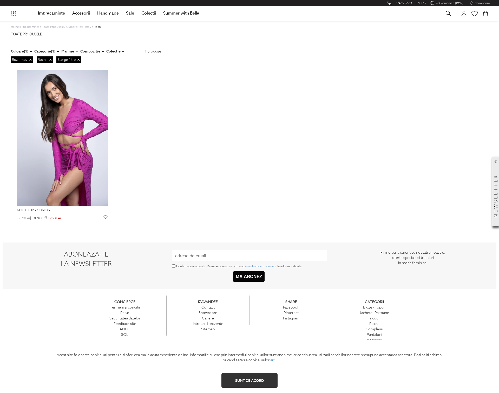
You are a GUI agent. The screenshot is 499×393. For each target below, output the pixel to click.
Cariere (208, 318)
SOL (124, 334)
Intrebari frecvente (208, 323)
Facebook (291, 307)
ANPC (125, 329)
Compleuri (374, 329)
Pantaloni (374, 334)
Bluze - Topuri (374, 307)
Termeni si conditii (125, 307)
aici (272, 360)
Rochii (374, 323)
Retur (124, 312)
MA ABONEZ (249, 276)
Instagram (291, 318)
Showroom (208, 312)
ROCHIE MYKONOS (33, 210)
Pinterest (291, 312)
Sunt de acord (249, 380)
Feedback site (125, 323)
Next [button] (105, 138)
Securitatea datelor (124, 318)
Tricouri (374, 318)
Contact (208, 307)
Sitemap (208, 329)
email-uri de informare (261, 266)
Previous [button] (19, 138)
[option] (62, 138)
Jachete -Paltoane (374, 312)
